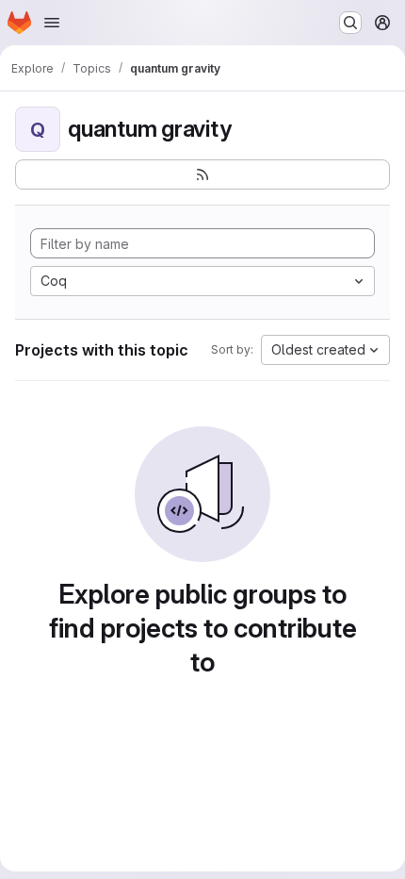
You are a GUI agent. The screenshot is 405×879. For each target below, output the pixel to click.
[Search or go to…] (350, 22)
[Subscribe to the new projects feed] (202, 174)
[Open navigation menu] (52, 23)
